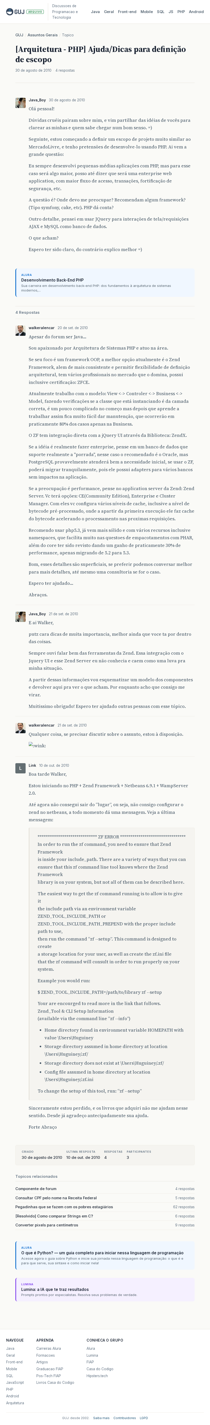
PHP (181, 11)
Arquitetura (15, 1403)
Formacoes (45, 1355)
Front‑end (127, 11)
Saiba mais (101, 1418)
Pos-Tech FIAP (48, 1376)
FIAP (90, 1362)
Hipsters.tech (97, 1376)
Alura (91, 1348)
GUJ (19, 35)
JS (171, 11)
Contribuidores (124, 1418)
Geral (109, 11)
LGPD (144, 1418)
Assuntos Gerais (43, 35)
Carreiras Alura (48, 1348)
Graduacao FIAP (49, 1369)
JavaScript (15, 1382)
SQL (160, 11)
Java (95, 11)
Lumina (92, 1355)
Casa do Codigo (100, 1369)
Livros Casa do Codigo (55, 1382)
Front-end (14, 1362)
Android (196, 11)
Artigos (42, 1362)
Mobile (147, 11)
